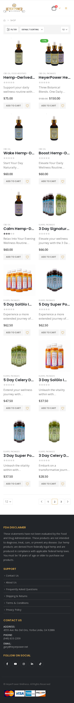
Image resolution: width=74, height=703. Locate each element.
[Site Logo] (14, 8)
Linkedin (32, 663)
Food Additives (19, 73)
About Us (11, 582)
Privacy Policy (13, 609)
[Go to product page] (19, 53)
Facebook (7, 663)
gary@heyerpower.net (15, 646)
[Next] (68, 501)
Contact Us (12, 575)
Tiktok (40, 663)
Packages (51, 73)
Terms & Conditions (17, 602)
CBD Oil (6, 73)
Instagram (23, 663)
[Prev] (41, 501)
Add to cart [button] (13, 105)
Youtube (15, 663)
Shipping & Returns (16, 596)
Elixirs (42, 224)
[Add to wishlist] (27, 106)
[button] (66, 8)
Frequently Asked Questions (22, 589)
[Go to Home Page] (4, 20)
